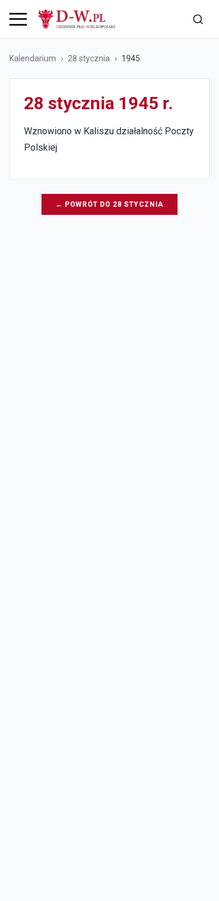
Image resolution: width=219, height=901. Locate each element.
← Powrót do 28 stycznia (109, 204)
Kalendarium (32, 58)
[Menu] (18, 19)
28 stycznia (89, 58)
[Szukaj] (198, 19)
